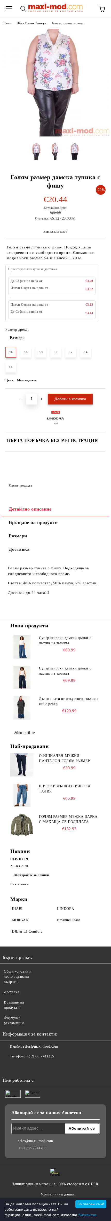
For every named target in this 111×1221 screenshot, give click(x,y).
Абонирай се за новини (31, 875)
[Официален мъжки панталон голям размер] (22, 765)
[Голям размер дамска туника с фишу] (55, 135)
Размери (17, 338)
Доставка (19, 549)
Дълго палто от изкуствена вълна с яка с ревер (68, 701)
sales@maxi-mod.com (40, 1046)
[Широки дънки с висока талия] (22, 795)
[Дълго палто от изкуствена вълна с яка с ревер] (22, 707)
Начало (8, 23)
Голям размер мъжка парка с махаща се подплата (68, 819)
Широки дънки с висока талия (65, 788)
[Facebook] (9, 1067)
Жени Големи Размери (31, 23)
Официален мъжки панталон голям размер (64, 758)
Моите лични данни (58, 1194)
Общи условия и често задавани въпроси (18, 976)
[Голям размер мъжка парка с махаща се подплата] (22, 825)
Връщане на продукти (33, 522)
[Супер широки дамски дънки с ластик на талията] (22, 647)
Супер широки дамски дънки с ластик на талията (65, 640)
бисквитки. (88, 1215)
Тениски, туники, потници (67, 23)
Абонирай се (24, 733)
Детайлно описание (30, 509)
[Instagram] (21, 1067)
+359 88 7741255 (40, 1056)
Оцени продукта (20, 485)
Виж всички (19, 884)
